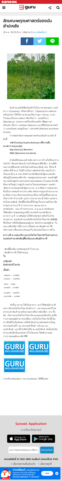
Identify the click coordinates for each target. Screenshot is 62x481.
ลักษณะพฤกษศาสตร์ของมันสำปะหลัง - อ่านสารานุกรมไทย (28, 8)
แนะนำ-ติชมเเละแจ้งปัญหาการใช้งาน (23, 450)
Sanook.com (9, 2)
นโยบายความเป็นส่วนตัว (20, 477)
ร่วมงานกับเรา (47, 450)
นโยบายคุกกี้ (35, 477)
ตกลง (47, 473)
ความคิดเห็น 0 (40, 32)
